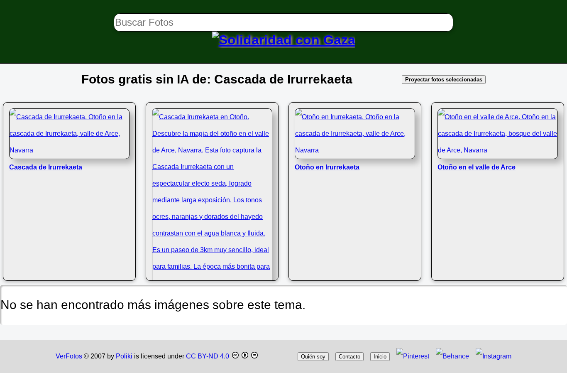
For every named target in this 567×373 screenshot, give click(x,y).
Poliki (124, 356)
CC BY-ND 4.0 (207, 356)
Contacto (349, 356)
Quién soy (313, 356)
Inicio (380, 356)
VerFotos (69, 356)
